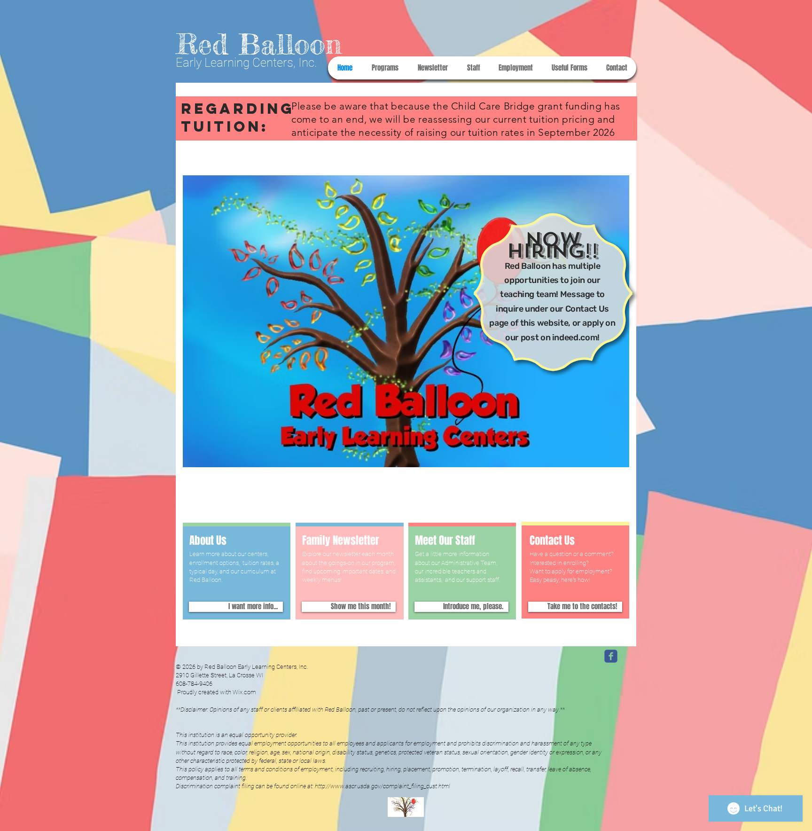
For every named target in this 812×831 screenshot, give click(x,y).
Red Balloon (259, 43)
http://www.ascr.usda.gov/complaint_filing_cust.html (382, 786)
